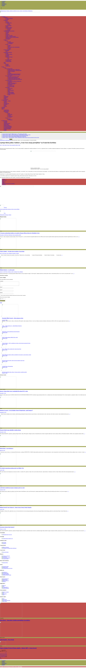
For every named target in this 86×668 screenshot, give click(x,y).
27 (3, 656)
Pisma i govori (10, 88)
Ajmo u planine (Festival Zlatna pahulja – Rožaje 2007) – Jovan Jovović (18, 648)
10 (0, 654)
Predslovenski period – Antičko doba (14, 69)
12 (2, 654)
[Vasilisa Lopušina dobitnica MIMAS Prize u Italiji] (4, 335)
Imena (5, 105)
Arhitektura (6, 17)
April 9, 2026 (2, 470)
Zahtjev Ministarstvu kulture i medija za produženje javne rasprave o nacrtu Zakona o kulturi (16, 354)
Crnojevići (9, 73)
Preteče (7, 53)
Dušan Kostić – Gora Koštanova (6, 448)
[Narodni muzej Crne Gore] (7, 534)
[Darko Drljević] (5, 562)
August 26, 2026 (4, 367)
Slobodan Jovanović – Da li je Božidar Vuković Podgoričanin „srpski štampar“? (16, 410)
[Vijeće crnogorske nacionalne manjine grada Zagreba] (5, 558)
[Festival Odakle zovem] (4, 572)
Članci (7, 40)
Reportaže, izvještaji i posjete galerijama (12, 37)
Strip (4, 62)
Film (6, 51)
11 (1, 654)
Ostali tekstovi (10, 119)
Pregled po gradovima (5, 140)
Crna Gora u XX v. (9, 80)
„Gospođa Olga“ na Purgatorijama (7, 366)
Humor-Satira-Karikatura (8, 52)
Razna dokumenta (11, 90)
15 (5, 654)
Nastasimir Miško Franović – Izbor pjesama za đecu (12, 318)
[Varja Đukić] (4, 593)
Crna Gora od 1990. (11, 86)
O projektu (5, 121)
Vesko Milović (6, 111)
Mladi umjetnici (8, 38)
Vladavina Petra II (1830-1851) (13, 77)
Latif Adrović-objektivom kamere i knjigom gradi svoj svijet (12, 487)
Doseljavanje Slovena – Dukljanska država (14, 70)
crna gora (3, 179)
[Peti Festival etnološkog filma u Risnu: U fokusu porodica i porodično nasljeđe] (4, 370)
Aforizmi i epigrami (9, 54)
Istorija (5, 67)
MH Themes (20, 666)
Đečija (9, 113)
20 (3, 655)
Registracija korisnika (7, 128)
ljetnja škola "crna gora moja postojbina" (8, 183)
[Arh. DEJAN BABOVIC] (4, 543)
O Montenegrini (4, 120)
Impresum (3, 4)
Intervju (7, 26)
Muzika (5, 39)
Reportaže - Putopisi (15, 253)
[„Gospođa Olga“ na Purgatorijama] (4, 364)
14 (4, 654)
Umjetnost (3, 16)
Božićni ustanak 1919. (11, 83)
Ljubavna (9, 115)
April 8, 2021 (2, 509)
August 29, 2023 (2, 489)
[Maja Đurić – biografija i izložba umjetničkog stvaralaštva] (11, 617)
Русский (3, 662)
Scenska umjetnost (7, 49)
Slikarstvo (7, 31)
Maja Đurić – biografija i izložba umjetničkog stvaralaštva (15, 620)
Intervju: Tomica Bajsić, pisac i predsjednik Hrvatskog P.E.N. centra (14, 391)
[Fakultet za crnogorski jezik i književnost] (9, 548)
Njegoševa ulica (6, 103)
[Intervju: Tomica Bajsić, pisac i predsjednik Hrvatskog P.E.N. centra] (8, 388)
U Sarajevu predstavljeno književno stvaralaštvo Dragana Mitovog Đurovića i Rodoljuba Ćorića (20, 233)
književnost (4, 181)
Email (1, 289)
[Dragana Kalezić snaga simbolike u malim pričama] (8, 427)
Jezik (5, 95)
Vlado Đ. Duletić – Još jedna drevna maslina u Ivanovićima (12, 251)
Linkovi (5, 130)
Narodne (9, 45)
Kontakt (3, 5)
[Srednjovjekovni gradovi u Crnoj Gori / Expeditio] (7, 538)
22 (5, 655)
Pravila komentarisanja (7, 127)
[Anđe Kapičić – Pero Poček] (11, 636)
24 (0, 656)
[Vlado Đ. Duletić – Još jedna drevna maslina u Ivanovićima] (8, 248)
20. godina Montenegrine (8, 126)
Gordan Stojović (6, 110)
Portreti (9, 94)
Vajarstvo (7, 32)
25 (1, 656)
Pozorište (7, 50)
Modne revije (8, 65)
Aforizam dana (8, 60)
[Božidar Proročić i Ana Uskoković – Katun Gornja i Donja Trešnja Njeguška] (8, 504)
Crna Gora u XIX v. (9, 75)
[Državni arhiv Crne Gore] (5, 567)
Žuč (8, 57)
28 (4, 656)
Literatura (15, 271)
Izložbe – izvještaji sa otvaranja (11, 36)
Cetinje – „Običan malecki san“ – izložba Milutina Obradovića (12, 325)
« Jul (0, 658)
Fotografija (7, 34)
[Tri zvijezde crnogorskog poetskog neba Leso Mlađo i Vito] (8, 465)
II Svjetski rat (10, 84)
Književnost (6, 20)
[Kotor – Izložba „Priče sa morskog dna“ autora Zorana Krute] (4, 347)
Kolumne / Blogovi (9, 27)
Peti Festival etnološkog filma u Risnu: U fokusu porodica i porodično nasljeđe (14, 372)
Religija (5, 98)
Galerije (5, 101)
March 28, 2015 (2, 450)
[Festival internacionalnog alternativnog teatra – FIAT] (3, 594)
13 (3, 654)
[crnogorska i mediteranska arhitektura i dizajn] (4, 542)
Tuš (8, 58)
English (3, 2)
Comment (1, 281)
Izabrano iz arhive (11, 271)
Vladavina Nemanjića (11, 71)
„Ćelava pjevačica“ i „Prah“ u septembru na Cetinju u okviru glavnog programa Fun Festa (16, 343)
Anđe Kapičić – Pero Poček (7, 639)
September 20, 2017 (3, 412)
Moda (5, 63)
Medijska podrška (7, 125)
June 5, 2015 (2, 253)
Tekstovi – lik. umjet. (9, 35)
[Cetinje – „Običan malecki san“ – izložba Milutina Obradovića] (4, 324)
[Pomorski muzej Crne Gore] (7, 568)
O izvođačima (10, 43)
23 (6, 655)
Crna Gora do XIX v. (9, 68)
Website (1, 292)
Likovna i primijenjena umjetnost (9, 30)
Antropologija (6, 96)
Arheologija (6, 97)
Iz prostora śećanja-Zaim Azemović (7, 527)
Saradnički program (7, 123)
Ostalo (19, 145)
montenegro (4, 184)
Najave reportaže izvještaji (13, 145)
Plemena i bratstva (11, 91)
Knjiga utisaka (4, 3)
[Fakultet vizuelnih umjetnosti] (3, 598)
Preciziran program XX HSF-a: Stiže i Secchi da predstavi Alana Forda (13, 360)
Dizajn (7, 33)
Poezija (9, 24)
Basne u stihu (10, 114)
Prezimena (5, 104)
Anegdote (7, 55)
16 (6, 654)
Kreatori (7, 64)
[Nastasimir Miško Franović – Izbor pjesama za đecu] (10, 316)
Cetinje (5, 145)
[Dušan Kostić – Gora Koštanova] (8, 445)
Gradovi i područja (11, 92)
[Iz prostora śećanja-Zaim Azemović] (8, 524)
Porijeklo (5, 106)
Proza (9, 23)
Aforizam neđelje (8, 61)
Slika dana (5, 102)
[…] (78, 236)
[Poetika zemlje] (5, 573)
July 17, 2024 (2, 145)
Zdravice (9, 29)
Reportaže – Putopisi (7, 100)
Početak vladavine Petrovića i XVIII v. (14, 74)
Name (1, 287)
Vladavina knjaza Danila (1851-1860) (14, 78)
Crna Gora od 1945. (11, 85)
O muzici (9, 41)
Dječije (9, 46)
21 (4, 655)
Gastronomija (6, 99)
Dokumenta (8, 87)
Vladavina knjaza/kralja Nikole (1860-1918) (15, 79)
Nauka (3, 66)
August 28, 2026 (4, 326)
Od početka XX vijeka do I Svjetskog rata (14, 81)
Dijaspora (3, 107)
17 (0, 655)
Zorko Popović (6, 109)
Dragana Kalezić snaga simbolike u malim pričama (10, 430)
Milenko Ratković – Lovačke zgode (7, 269)
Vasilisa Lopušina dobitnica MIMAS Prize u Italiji (10, 337)
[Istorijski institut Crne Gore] (5, 566)
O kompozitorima (10, 42)
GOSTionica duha (9, 59)
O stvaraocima (10, 116)
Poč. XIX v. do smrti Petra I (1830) (13, 76)
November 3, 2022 (3, 393)
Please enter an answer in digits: (5, 297)
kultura (3, 182)
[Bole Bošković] (4, 579)
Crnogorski (4, 1)
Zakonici (9, 89)
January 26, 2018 (2, 271)
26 (2, 656)
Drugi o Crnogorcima (11, 93)
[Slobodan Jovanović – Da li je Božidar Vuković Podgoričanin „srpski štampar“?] (8, 407)
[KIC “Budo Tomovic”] (3, 592)
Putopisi (9, 118)
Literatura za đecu (9, 22)
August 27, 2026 (4, 344)
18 (1, 655)
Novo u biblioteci (9, 253)
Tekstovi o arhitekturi (9, 18)
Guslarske (9, 48)
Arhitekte (7, 19)
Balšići (9, 72)
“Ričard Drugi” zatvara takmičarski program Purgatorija (11, 331)
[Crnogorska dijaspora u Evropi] (6, 557)
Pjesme (7, 44)
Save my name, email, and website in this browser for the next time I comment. (13, 295)
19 (2, 655)
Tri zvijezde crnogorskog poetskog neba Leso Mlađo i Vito (12, 468)
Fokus (8, 145)
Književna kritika (8, 25)
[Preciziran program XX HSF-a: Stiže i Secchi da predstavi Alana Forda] (4, 358)
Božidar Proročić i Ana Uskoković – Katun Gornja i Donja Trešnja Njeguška (15, 507)
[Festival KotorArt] (4, 581)
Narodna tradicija (8, 28)
